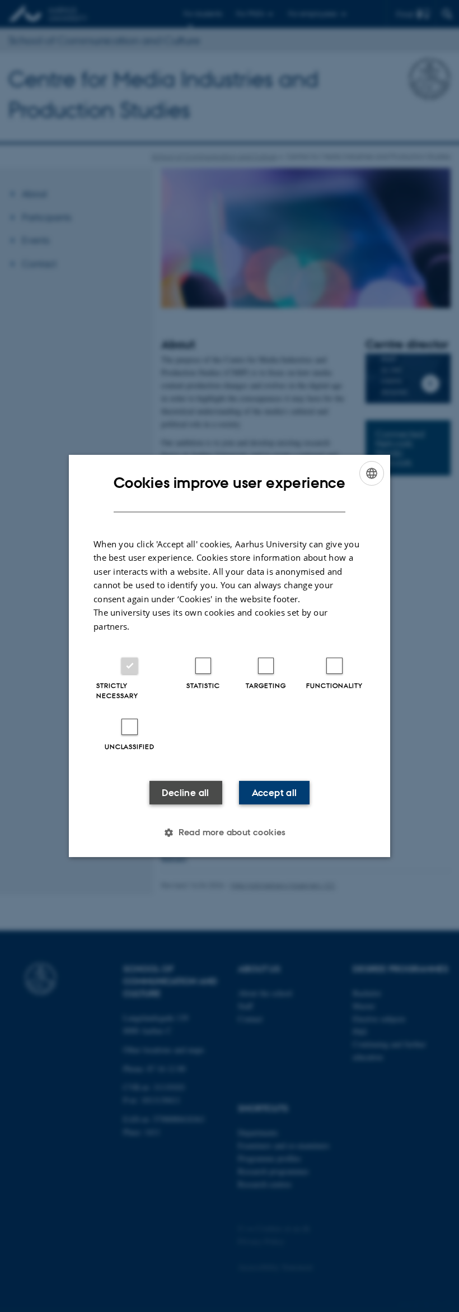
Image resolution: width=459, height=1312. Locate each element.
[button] (229, 832)
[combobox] (371, 473)
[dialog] (229, 656)
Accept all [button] (274, 792)
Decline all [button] (185, 792)
